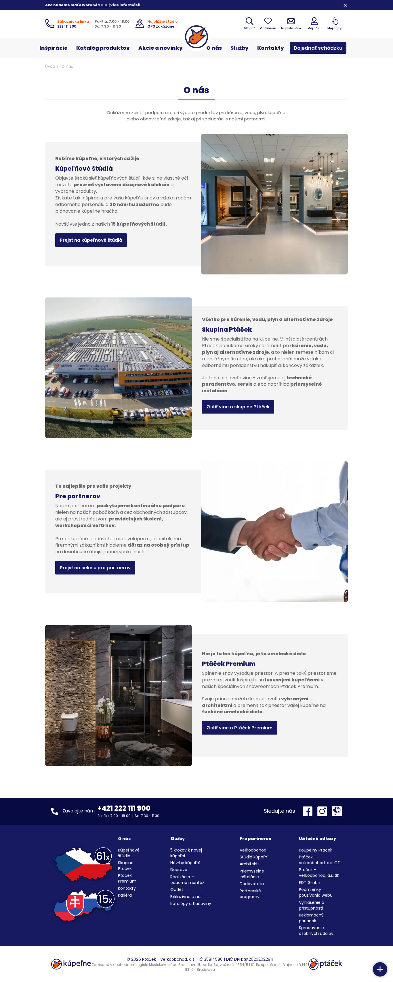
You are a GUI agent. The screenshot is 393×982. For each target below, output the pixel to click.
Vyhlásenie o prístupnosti (311, 905)
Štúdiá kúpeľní (254, 857)
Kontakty (270, 47)
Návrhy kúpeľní (185, 863)
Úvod (50, 66)
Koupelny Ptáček (315, 850)
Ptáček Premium (127, 878)
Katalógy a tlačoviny (190, 903)
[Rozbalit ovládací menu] (380, 969)
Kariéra (125, 895)
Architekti (249, 864)
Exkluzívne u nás (186, 897)
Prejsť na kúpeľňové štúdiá (91, 240)
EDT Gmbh (309, 882)
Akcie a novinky (160, 47)
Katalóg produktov (103, 47)
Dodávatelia (252, 884)
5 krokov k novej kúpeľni (186, 853)
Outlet (176, 889)
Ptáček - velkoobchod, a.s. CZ (319, 860)
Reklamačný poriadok (311, 918)
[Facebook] (309, 811)
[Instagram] (323, 811)
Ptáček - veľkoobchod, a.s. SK (319, 872)
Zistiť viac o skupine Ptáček (238, 407)
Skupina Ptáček (125, 865)
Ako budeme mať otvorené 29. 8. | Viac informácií (92, 5)
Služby (239, 47)
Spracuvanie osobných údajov (316, 930)
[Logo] (196, 36)
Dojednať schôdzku (318, 48)
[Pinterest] (337, 811)
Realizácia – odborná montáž (187, 879)
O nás (214, 47)
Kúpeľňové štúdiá (129, 853)
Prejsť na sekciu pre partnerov (95, 568)
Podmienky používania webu (316, 892)
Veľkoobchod (253, 850)
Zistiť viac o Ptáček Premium (239, 728)
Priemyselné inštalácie (252, 874)
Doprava (178, 870)
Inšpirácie (53, 47)
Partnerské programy (250, 894)
